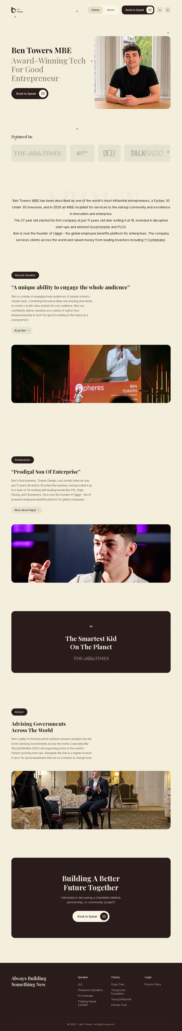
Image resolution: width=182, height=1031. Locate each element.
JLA (80, 984)
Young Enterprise (121, 999)
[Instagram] (168, 10)
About (110, 10)
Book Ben (20, 330)
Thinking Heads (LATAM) (87, 1003)
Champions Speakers (90, 990)
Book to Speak (135, 10)
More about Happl (25, 509)
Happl (77, 494)
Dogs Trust (117, 984)
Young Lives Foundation (118, 991)
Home (95, 10)
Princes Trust (119, 1004)
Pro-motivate (85, 995)
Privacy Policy (152, 984)
